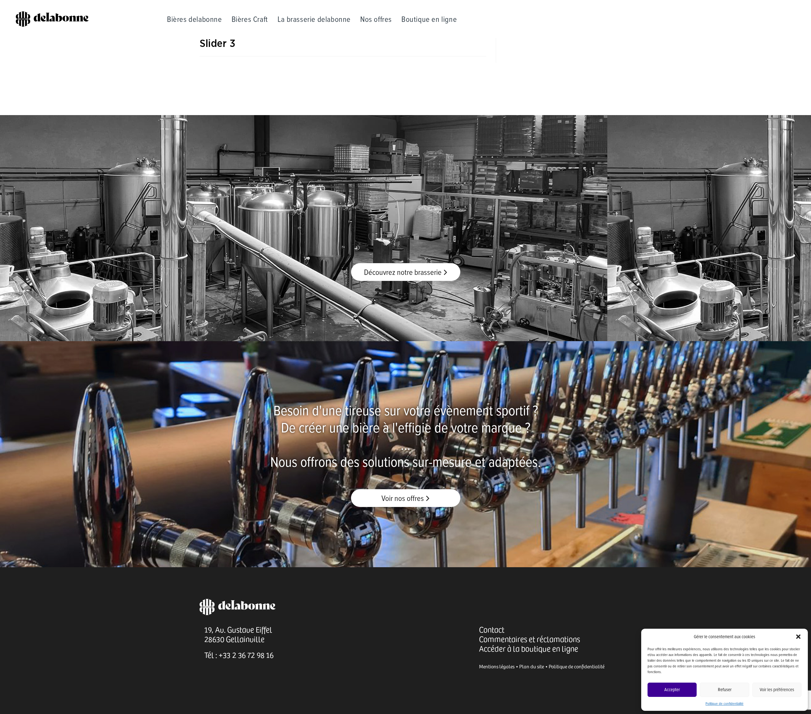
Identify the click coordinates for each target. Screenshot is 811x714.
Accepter (672, 689)
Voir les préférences (777, 689)
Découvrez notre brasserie (403, 271)
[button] (798, 636)
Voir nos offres (403, 497)
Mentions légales (496, 666)
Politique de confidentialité (725, 703)
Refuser (724, 689)
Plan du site (531, 666)
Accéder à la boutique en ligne (528, 648)
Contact (491, 629)
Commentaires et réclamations (529, 638)
